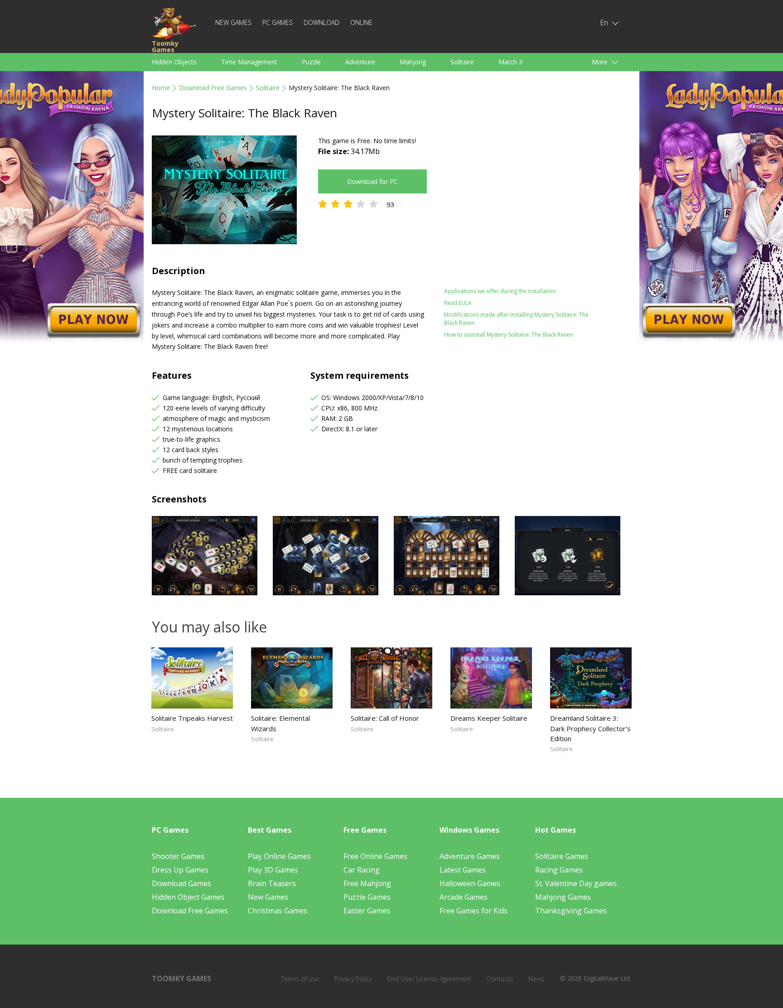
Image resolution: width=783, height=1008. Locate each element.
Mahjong (413, 62)
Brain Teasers (272, 883)
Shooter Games (178, 856)
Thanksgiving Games (571, 911)
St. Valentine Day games (576, 883)
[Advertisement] (523, 198)
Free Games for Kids (474, 911)
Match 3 (510, 62)
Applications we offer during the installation (500, 291)
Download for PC (372, 181)
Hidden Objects (174, 62)
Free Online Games (375, 856)
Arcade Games (464, 897)
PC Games (277, 22)
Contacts (500, 978)
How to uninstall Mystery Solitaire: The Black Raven (508, 334)
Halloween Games (470, 883)
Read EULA (458, 303)
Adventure (360, 62)
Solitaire (462, 62)
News (536, 978)
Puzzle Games (367, 897)
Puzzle (311, 62)
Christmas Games (277, 911)
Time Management (249, 62)
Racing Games (559, 870)
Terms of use (300, 978)
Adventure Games (470, 856)
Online (361, 22)
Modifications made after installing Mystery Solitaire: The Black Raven (516, 319)
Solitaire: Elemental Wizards (280, 723)
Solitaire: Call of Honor (385, 718)
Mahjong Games (563, 897)
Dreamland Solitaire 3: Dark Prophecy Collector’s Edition (590, 728)
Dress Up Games (180, 870)
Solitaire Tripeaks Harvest (192, 718)
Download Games (181, 883)
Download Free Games (213, 87)
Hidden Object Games (188, 897)
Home (161, 87)
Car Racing (361, 870)
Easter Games (366, 911)
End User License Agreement (429, 978)
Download (321, 22)
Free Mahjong (367, 883)
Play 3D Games (273, 870)
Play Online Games (279, 856)
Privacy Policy (353, 978)
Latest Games (463, 870)
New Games (233, 22)
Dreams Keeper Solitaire (488, 718)
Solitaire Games (561, 856)
